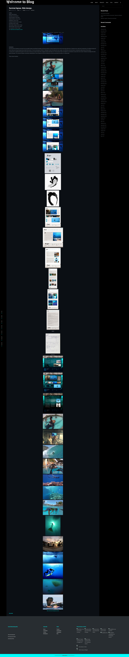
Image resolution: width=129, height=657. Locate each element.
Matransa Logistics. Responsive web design (108, 18)
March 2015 (103, 78)
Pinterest (1, 332)
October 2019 (103, 32)
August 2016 (103, 60)
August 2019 (103, 34)
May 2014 (102, 89)
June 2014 (103, 87)
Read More (11, 613)
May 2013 (102, 107)
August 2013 (103, 103)
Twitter (16, 629)
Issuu (13, 631)
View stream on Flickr (83, 646)
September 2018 (104, 36)
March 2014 (103, 92)
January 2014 (103, 96)
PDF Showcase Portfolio (12, 636)
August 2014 (103, 85)
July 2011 (102, 132)
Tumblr (1, 321)
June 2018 (103, 40)
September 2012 (104, 116)
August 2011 (103, 130)
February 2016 (103, 67)
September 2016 (104, 58)
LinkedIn (1, 316)
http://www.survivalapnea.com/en (17, 29)
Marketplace (45, 633)
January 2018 (103, 41)
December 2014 (103, 81)
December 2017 (103, 43)
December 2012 (103, 112)
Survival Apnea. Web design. (20, 8)
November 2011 (103, 127)
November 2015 (103, 72)
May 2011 (102, 136)
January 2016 (103, 69)
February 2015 (103, 79)
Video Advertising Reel (11, 634)
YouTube (1, 326)
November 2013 (103, 98)
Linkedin (8, 629)
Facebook (1, 343)
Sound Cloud (17, 631)
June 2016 (103, 63)
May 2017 (102, 49)
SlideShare (20, 629)
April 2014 (102, 90)
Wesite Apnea (28, 10)
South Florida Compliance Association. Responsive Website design (111, 16)
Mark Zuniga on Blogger (83, 649)
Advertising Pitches (11, 638)
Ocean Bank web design (105, 13)
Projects (58, 629)
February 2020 (103, 29)
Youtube (12, 629)
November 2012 (103, 114)
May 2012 (102, 121)
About (44, 629)
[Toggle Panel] (120, 2)
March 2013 (103, 108)
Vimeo (11, 631)
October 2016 (103, 56)
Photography (59, 630)
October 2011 (103, 128)
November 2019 (103, 31)
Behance (9, 631)
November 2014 (103, 83)
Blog (10, 629)
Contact (44, 632)
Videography (59, 632)
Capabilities (45, 630)
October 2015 (103, 74)
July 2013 (102, 105)
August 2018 (103, 38)
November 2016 (103, 54)
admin (20, 10)
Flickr (1, 312)
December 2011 (103, 125)
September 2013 (104, 101)
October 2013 (103, 99)
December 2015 (103, 70)
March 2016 (103, 65)
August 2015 (103, 76)
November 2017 (103, 45)
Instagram (1, 338)
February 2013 (103, 110)
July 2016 (102, 61)
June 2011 (103, 134)
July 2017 (102, 47)
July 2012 (102, 119)
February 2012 (103, 123)
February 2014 (103, 94)
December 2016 (103, 52)
